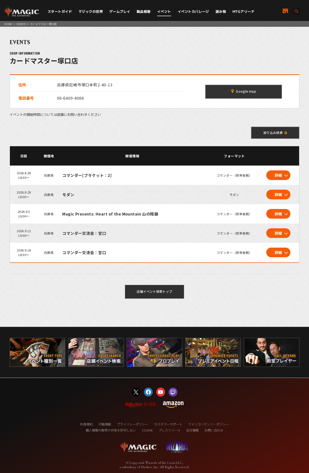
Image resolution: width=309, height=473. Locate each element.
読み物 (221, 11)
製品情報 (144, 11)
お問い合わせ (213, 430)
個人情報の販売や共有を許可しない (111, 430)
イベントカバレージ (193, 11)
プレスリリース (169, 430)
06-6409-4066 (70, 98)
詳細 (278, 175)
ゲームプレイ (119, 11)
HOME (8, 24)
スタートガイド (60, 11)
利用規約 (86, 424)
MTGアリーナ (243, 11)
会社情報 (192, 430)
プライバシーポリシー (132, 424)
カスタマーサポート (168, 424)
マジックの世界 (90, 11)
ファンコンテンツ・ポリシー (208, 424)
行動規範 (104, 424)
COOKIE (147, 430)
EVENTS (21, 24)
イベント (164, 11)
